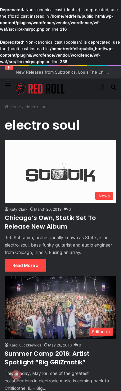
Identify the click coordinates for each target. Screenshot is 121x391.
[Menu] (8, 86)
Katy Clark (18, 209)
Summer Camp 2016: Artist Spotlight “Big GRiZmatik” (47, 358)
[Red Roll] (40, 89)
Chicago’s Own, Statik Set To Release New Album (50, 222)
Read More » (25, 265)
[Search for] (113, 89)
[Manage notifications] (16, 375)
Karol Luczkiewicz (25, 345)
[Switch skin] (102, 89)
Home (14, 106)
